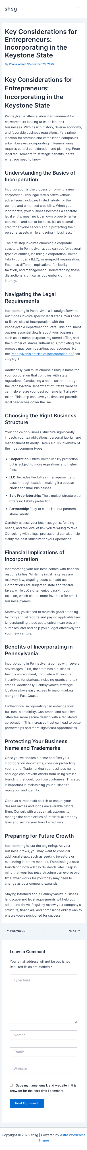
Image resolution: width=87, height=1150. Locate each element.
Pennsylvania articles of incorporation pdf (42, 354)
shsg (10, 8)
